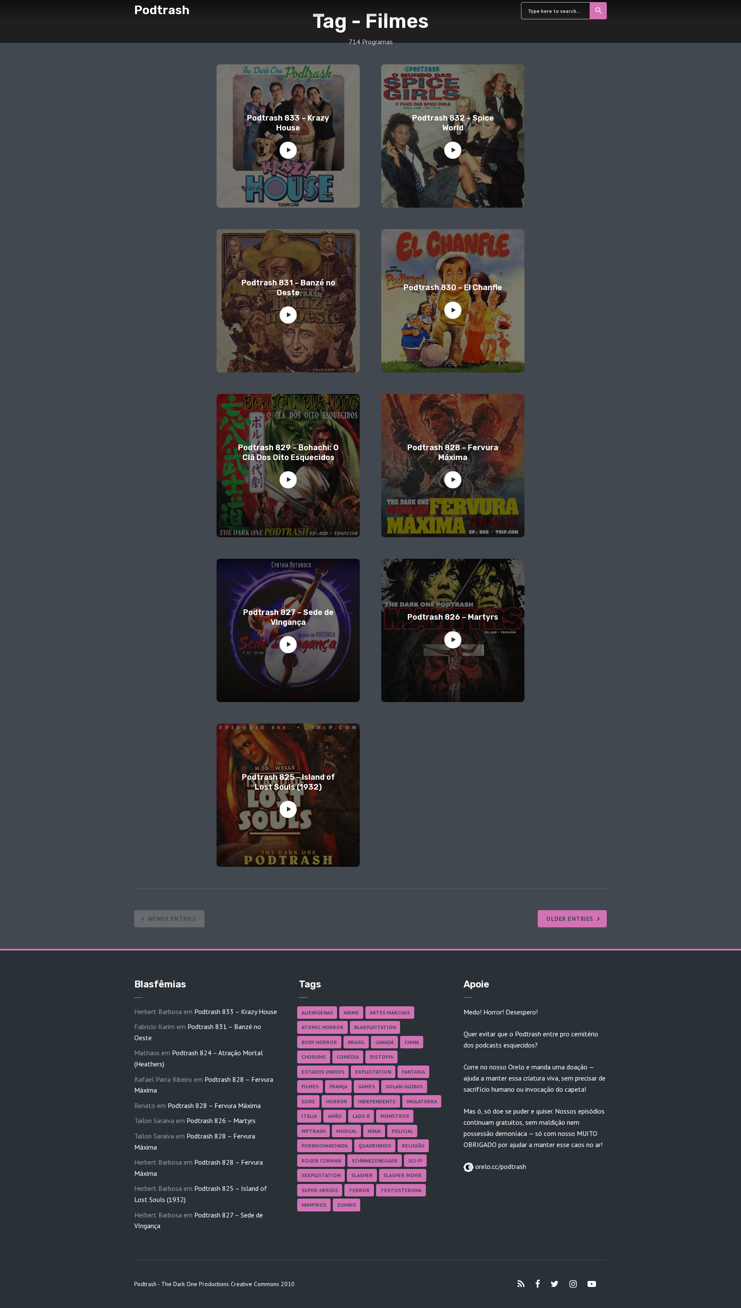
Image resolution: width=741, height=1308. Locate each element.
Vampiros (313, 1205)
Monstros (394, 1116)
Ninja (374, 1131)
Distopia (381, 1057)
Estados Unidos (322, 1072)
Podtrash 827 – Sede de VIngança (288, 617)
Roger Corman (321, 1160)
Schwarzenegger (375, 1160)
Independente (377, 1101)
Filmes (310, 1086)
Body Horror (319, 1042)
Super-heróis (319, 1190)
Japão (335, 1116)
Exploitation (373, 1072)
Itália (309, 1116)
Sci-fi (415, 1160)
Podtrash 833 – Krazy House (288, 123)
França (338, 1086)
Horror (336, 1101)
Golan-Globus (404, 1086)
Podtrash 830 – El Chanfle (453, 287)
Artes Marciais (390, 1012)
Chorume (313, 1057)
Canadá (384, 1042)
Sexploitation (320, 1175)
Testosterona (401, 1190)
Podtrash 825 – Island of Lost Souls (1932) (288, 782)
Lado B (361, 1116)
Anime (351, 1012)
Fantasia (413, 1072)
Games (366, 1086)
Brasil (356, 1042)
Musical (346, 1131)
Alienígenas (317, 1012)
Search (598, 10)
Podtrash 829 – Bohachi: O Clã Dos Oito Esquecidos (288, 452)
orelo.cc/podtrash (499, 1166)
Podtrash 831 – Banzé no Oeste (288, 287)
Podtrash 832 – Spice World (453, 123)
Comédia (348, 1057)
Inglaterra (422, 1101)
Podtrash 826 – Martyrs (452, 617)
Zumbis (346, 1205)
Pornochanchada (324, 1145)
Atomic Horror (322, 1027)
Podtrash (162, 10)
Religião (413, 1145)
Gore (308, 1101)
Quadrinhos (374, 1145)
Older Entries (569, 919)
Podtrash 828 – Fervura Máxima (452, 452)
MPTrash (313, 1131)
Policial (402, 1131)
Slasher (362, 1175)
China (411, 1042)
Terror (359, 1190)
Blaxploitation (375, 1027)
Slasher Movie (402, 1175)
